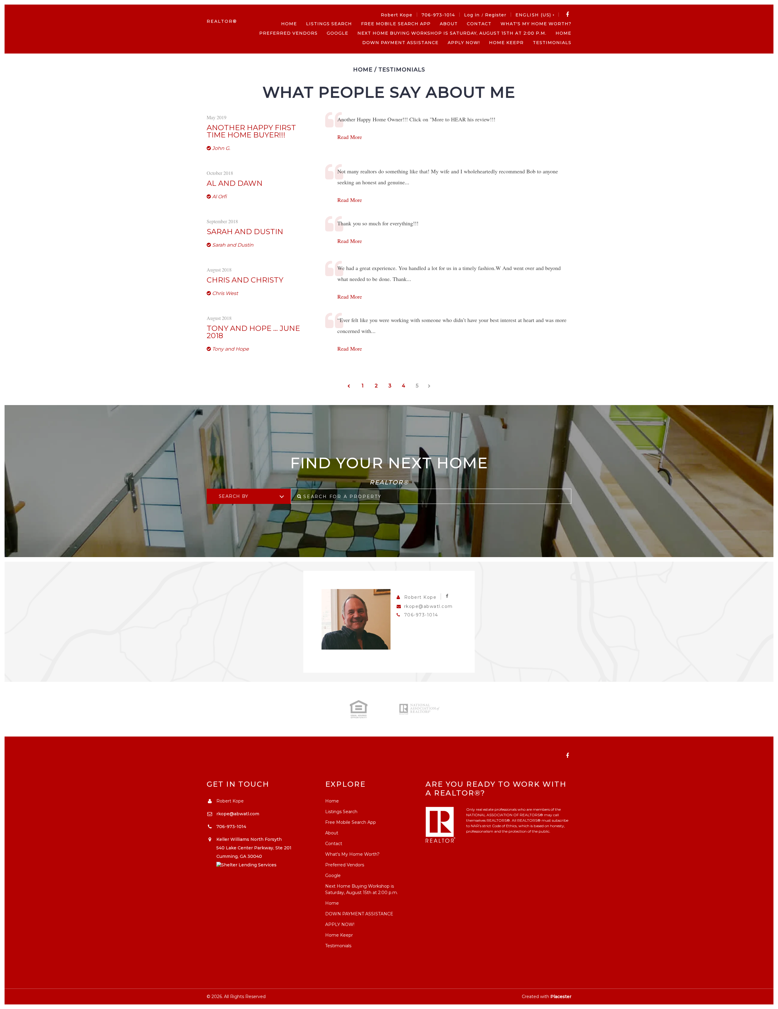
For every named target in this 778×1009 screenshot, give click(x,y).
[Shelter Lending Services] (246, 865)
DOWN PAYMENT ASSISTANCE (400, 42)
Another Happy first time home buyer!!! (251, 131)
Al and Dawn (235, 183)
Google (337, 33)
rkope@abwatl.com (428, 606)
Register (495, 15)
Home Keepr (506, 42)
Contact (479, 23)
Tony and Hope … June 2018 (253, 332)
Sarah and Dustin (245, 231)
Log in (472, 15)
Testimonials (552, 42)
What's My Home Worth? (536, 23)
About (449, 23)
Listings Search (329, 23)
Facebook (567, 15)
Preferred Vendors (288, 33)
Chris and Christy (245, 280)
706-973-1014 (438, 15)
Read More (349, 136)
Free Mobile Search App (396, 23)
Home (289, 23)
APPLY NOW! (464, 42)
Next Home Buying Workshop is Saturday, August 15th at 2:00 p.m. (451, 33)
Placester (560, 996)
